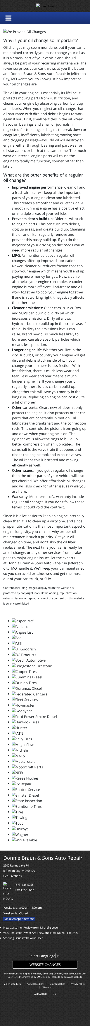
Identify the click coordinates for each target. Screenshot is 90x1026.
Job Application (57, 983)
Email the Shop (24, 890)
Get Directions (12, 876)
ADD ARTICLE (41, 993)
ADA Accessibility (35, 983)
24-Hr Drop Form (12, 983)
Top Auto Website (73, 976)
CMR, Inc (41, 976)
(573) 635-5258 (24, 885)
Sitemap (46, 987)
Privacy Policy (78, 983)
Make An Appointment (19, 919)
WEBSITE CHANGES (45, 964)
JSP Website (54, 976)
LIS (54, 993)
